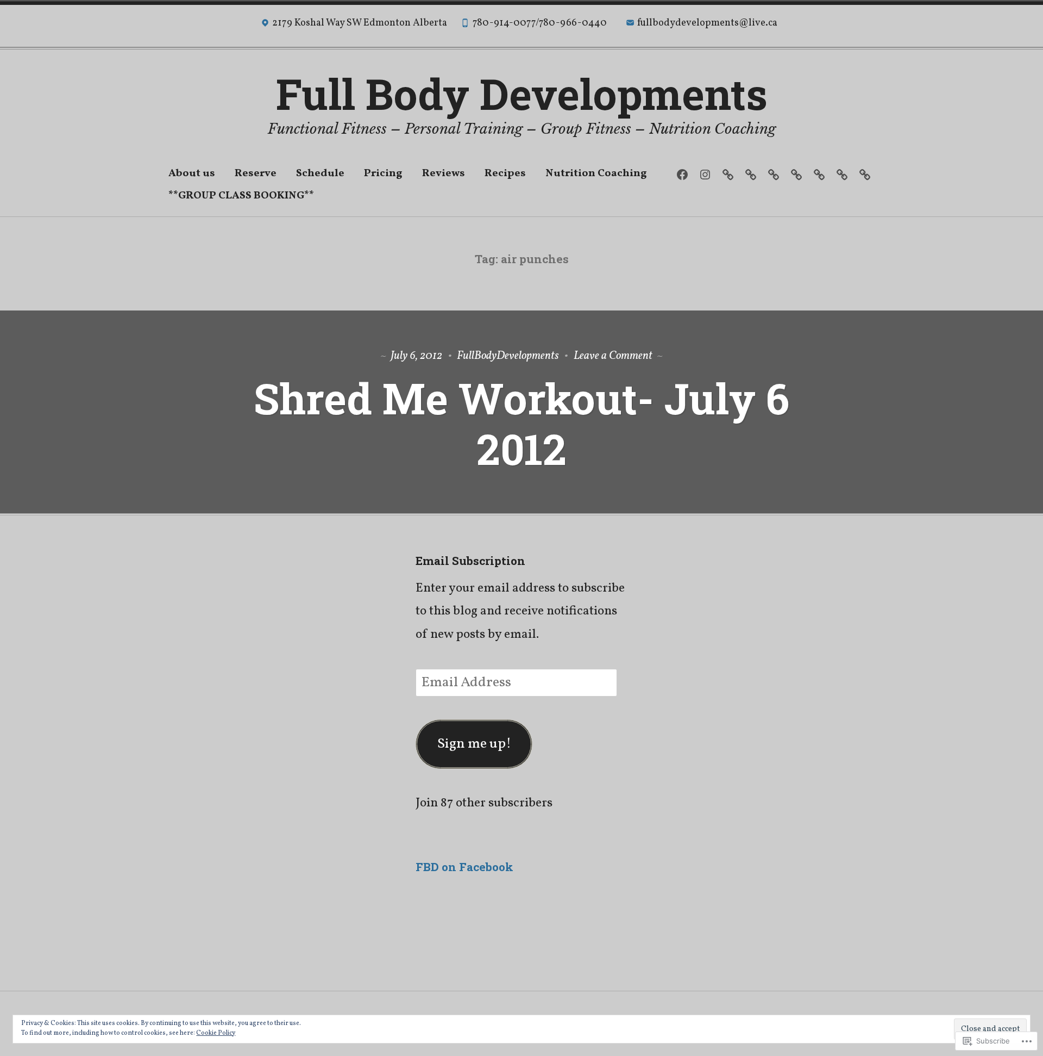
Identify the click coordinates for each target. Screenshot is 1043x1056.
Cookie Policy (215, 1033)
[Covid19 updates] (728, 174)
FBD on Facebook (464, 866)
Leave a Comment (613, 356)
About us (191, 173)
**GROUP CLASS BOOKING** (241, 195)
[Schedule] (842, 174)
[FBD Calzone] (773, 174)
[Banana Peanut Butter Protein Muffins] (819, 174)
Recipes (505, 173)
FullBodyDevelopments (508, 356)
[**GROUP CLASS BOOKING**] (864, 174)
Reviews (443, 173)
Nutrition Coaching (596, 173)
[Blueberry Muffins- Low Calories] (796, 174)
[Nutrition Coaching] (750, 174)
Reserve (256, 173)
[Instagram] (705, 174)
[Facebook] (682, 174)
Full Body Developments (522, 93)
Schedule (320, 173)
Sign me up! (474, 744)
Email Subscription (470, 560)
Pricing (383, 173)
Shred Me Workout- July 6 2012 (521, 423)
